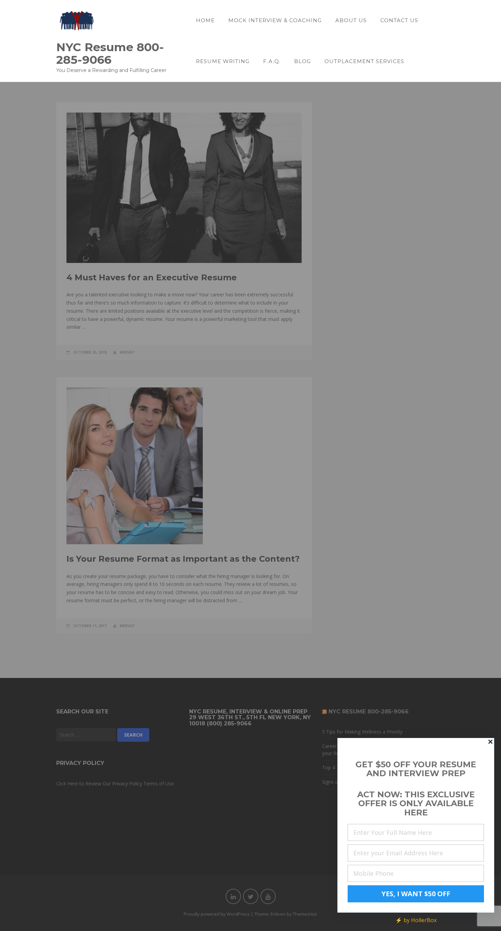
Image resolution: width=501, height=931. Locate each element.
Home (205, 20)
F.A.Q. (271, 61)
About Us (351, 20)
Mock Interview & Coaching (275, 20)
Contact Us (399, 20)
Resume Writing (222, 61)
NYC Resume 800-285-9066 (110, 53)
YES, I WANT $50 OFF (415, 893)
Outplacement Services (364, 61)
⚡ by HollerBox (416, 920)
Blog (302, 61)
